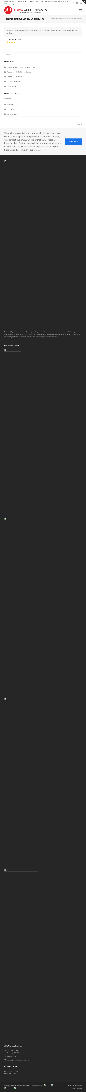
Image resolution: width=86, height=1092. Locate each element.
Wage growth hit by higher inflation (19, 72)
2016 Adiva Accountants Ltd (21, 1086)
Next (78, 125)
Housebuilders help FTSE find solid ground (21, 67)
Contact (79, 1088)
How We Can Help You (14, 77)
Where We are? (12, 86)
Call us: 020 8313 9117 (35, 2)
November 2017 (12, 104)
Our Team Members (13, 81)
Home (53, 19)
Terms (73, 1088)
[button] (80, 10)
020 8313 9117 (12, 1056)
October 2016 (11, 109)
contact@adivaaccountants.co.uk (58, 2)
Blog (69, 1085)
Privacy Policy (77, 1085)
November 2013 (12, 114)
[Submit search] (79, 55)
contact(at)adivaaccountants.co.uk (18, 1060)
